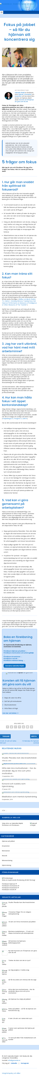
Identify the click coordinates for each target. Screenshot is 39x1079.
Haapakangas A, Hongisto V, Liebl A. (14, 418)
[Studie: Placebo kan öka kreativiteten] (19, 754)
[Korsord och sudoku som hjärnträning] (19, 779)
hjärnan (20, 94)
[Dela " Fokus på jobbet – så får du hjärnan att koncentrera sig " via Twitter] (12, 727)
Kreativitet (6, 846)
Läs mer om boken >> (11, 713)
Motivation (6, 851)
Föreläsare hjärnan (9, 884)
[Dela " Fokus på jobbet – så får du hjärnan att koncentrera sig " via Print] (32, 727)
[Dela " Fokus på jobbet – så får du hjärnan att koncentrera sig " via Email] (28, 727)
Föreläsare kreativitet (10, 888)
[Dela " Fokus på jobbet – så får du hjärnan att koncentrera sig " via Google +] (16, 727)
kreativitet (18, 96)
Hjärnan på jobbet (8, 841)
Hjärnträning (6, 865)
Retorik (4, 856)
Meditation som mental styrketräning (19, 796)
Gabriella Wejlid (20, 92)
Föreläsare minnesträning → (14, 660)
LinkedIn (14, 1063)
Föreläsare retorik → (11, 658)
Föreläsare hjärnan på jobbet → (15, 651)
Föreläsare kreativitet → (13, 657)
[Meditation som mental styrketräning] (19, 792)
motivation (28, 94)
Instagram (25, 1063)
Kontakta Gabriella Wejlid (14, 666)
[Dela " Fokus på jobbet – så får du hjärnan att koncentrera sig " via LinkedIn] (24, 727)
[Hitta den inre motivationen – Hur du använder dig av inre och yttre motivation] (19, 764)
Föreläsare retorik (8, 889)
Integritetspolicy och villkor (11, 1073)
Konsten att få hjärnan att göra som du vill (24, 100)
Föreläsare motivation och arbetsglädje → (19, 654)
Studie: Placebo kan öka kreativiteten (19, 758)
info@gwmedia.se (14, 1060)
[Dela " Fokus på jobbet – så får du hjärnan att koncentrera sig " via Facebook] (8, 727)
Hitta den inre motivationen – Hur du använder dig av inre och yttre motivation (19, 771)
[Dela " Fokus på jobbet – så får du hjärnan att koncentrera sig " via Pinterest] (20, 727)
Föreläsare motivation (10, 886)
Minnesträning (7, 860)
